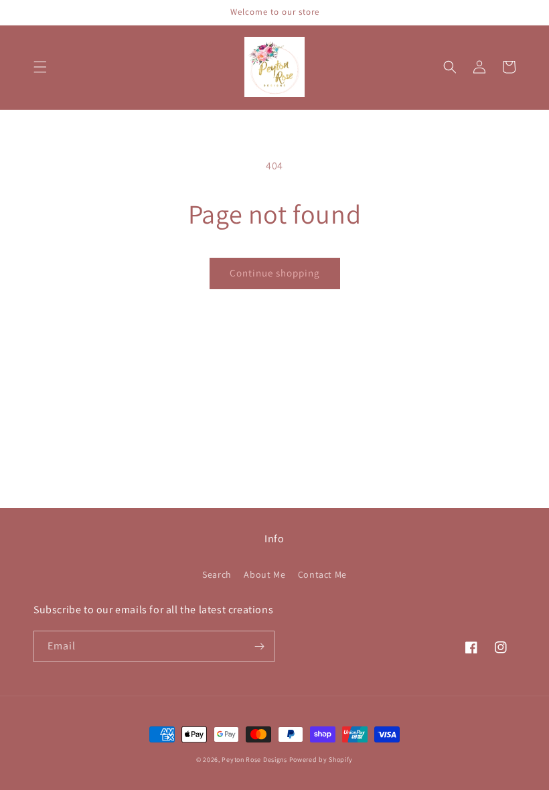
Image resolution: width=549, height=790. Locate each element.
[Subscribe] (259, 646)
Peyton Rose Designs (254, 759)
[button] (40, 67)
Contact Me (322, 574)
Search (217, 574)
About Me (264, 574)
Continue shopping (275, 272)
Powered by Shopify (321, 759)
